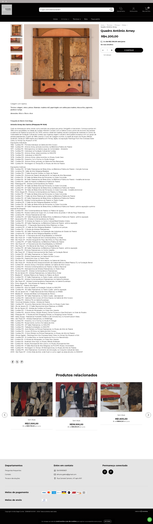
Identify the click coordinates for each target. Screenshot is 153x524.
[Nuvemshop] (141, 511)
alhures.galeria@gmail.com (66, 474)
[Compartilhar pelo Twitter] (17, 363)
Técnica (76, 19)
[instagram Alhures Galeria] (3, 1)
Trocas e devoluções (12, 478)
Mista (124, 25)
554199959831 (62, 470)
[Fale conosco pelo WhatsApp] (149, 519)
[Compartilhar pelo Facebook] (13, 363)
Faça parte (95, 19)
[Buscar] (111, 9)
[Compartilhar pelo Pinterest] (21, 363)
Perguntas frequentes (13, 470)
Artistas (64, 19)
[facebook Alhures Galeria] (6, 1)
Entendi (108, 521)
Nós (86, 19)
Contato (8, 474)
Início (55, 19)
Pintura (117, 25)
